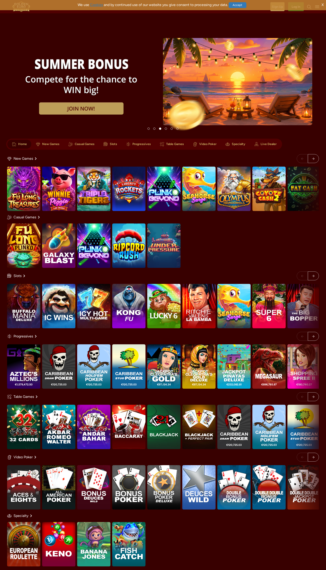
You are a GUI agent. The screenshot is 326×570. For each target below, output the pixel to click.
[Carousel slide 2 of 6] (154, 129)
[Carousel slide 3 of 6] (160, 129)
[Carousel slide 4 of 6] (166, 129)
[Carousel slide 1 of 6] (148, 129)
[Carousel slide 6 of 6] (177, 129)
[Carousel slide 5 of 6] (172, 129)
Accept (237, 5)
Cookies (96, 5)
